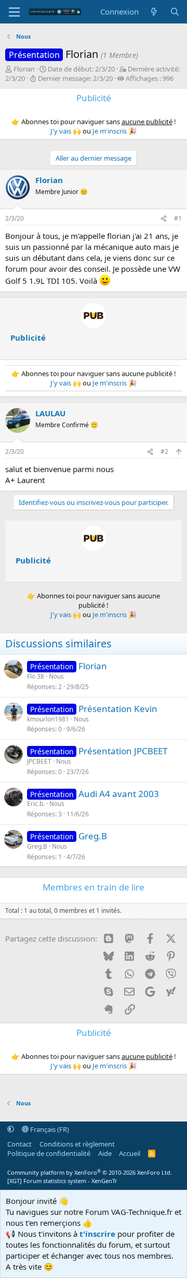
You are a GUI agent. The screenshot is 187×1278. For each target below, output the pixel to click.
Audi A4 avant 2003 (118, 794)
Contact (19, 1144)
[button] (10, 1129)
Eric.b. (36, 803)
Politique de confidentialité (48, 1153)
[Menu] (14, 12)
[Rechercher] (175, 11)
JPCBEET (39, 761)
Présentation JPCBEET (122, 751)
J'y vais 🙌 (65, 131)
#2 (164, 451)
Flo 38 (35, 676)
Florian (24, 69)
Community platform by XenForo (89, 1172)
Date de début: (81, 69)
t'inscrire (97, 1233)
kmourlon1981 (48, 719)
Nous (56, 676)
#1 (178, 218)
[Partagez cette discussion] (163, 219)
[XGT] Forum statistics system (62, 1181)
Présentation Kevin (117, 709)
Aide (105, 1153)
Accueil (129, 1153)
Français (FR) (49, 1129)
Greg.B (92, 836)
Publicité (28, 337)
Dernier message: (75, 78)
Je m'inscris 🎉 (114, 131)
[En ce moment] (154, 11)
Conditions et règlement (77, 1144)
